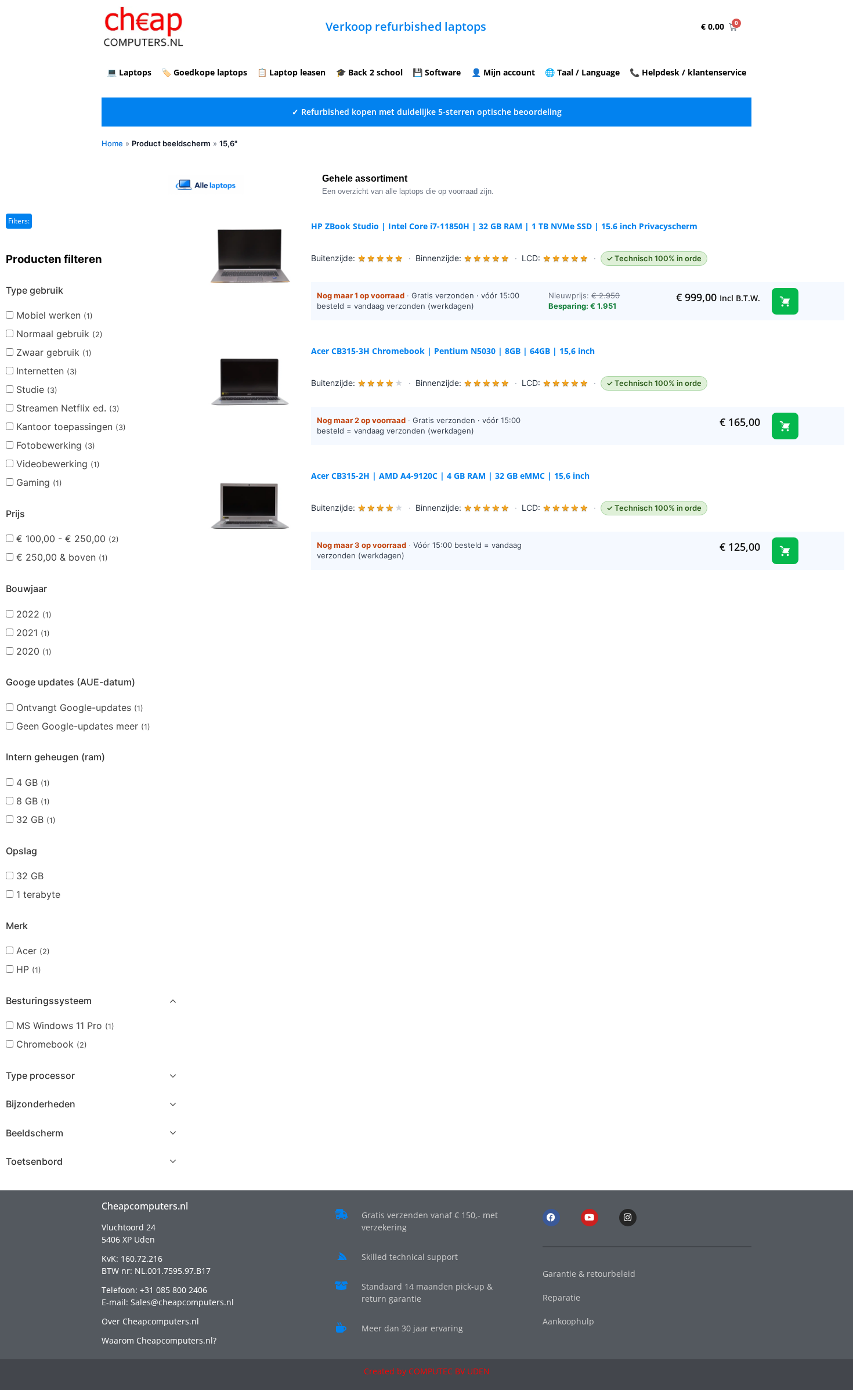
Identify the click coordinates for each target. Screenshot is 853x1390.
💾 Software (437, 72)
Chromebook (51, 1044)
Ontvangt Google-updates (79, 707)
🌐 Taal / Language (582, 72)
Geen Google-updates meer (83, 726)
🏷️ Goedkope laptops (204, 72)
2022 (34, 614)
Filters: (19, 221)
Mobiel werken (54, 315)
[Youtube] (589, 1217)
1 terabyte (38, 894)
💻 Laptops (129, 72)
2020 (34, 651)
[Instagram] (628, 1217)
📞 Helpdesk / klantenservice (688, 72)
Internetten (46, 371)
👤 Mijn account (503, 72)
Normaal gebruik (59, 334)
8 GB (33, 801)
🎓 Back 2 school (369, 72)
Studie (36, 389)
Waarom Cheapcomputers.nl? (159, 1340)
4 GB (33, 782)
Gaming (39, 482)
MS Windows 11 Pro (65, 1025)
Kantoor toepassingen (71, 426)
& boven (62, 557)
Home (112, 143)
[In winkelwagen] (785, 301)
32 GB (36, 819)
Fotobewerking (55, 445)
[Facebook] (551, 1217)
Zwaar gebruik (54, 352)
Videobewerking (58, 464)
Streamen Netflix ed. (68, 408)
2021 (33, 632)
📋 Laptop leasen (291, 72)
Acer (33, 950)
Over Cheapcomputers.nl (150, 1321)
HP (28, 969)
